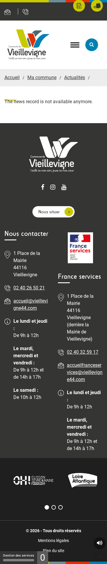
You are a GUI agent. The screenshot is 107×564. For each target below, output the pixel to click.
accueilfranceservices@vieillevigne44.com (85, 372)
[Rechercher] (91, 44)
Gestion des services (18, 555)
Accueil (12, 77)
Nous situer (49, 211)
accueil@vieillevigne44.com (30, 304)
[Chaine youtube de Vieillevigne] (63, 187)
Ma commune (41, 77)
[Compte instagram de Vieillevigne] (52, 187)
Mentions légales (53, 540)
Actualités (74, 77)
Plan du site (53, 550)
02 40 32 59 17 (82, 352)
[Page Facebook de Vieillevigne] (42, 187)
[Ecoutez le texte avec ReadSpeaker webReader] (100, 543)
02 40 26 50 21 (29, 288)
